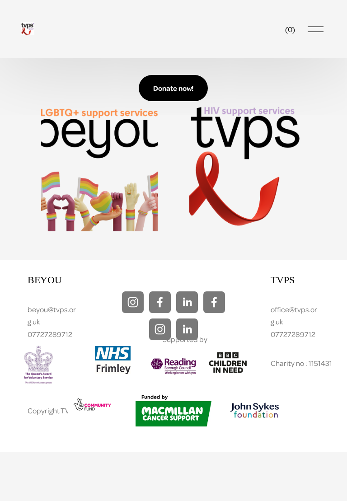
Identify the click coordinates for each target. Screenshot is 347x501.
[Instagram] (133, 302)
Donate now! (173, 88)
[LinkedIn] (187, 302)
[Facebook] (160, 302)
